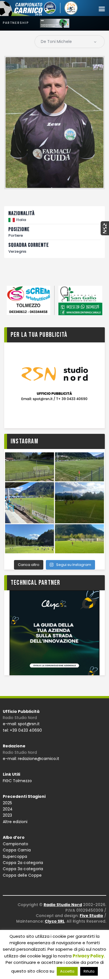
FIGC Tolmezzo (17, 781)
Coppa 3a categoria (23, 869)
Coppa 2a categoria (23, 862)
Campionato (16, 844)
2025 (7, 803)
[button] (102, 9)
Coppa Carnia (17, 850)
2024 (8, 809)
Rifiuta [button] (89, 971)
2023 (7, 815)
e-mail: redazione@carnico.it (31, 758)
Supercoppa (15, 856)
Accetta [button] (67, 971)
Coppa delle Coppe (22, 875)
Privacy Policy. (89, 956)
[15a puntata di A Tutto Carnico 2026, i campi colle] (54, 502)
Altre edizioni (15, 821)
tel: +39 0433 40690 (22, 730)
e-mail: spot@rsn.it (21, 724)
